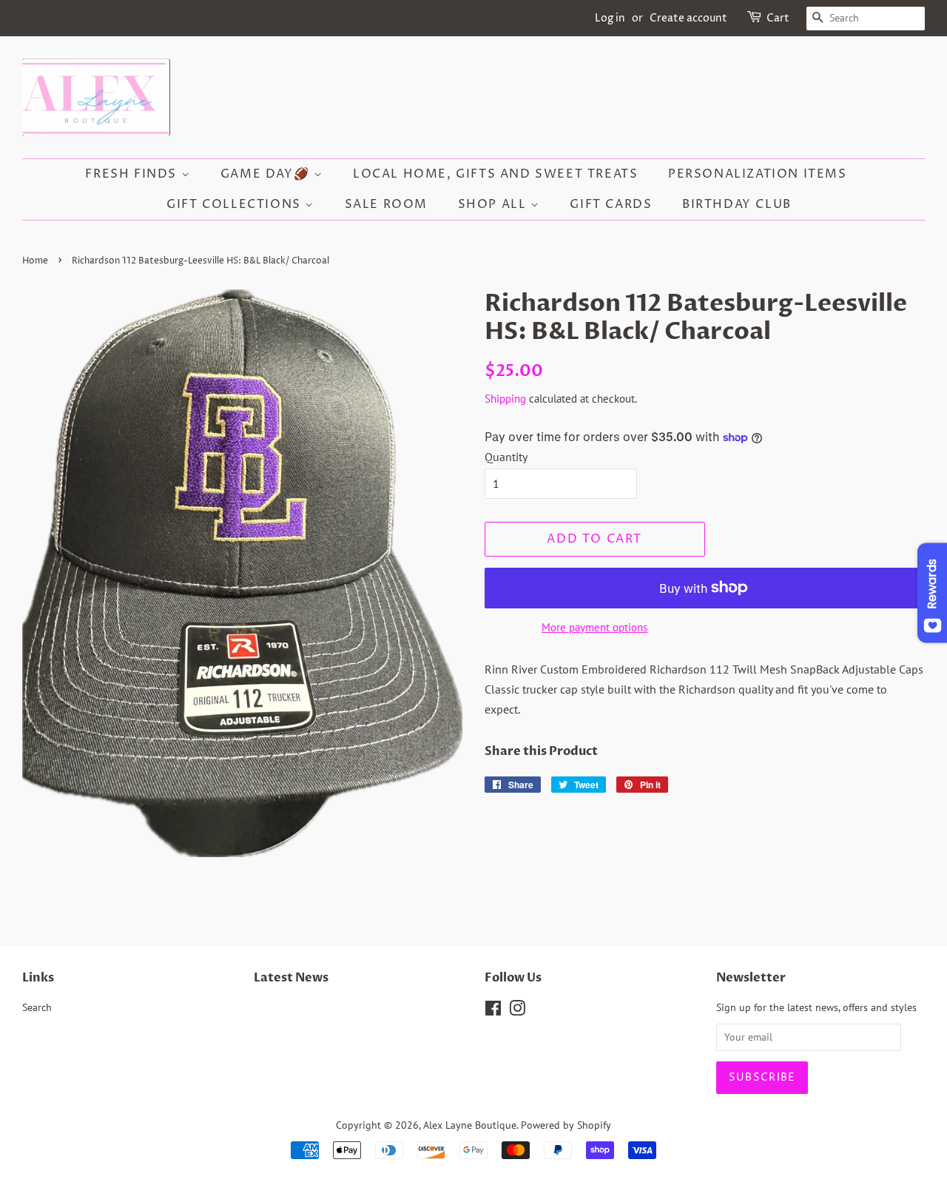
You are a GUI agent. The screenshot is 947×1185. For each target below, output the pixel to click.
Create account (688, 18)
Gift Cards (611, 204)
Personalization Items (757, 174)
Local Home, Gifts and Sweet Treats (495, 174)
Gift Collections (235, 204)
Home (35, 261)
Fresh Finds (133, 174)
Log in (610, 18)
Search (37, 1007)
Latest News (291, 978)
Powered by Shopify (566, 1125)
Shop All (494, 204)
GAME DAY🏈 (267, 174)
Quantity (506, 456)
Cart (777, 18)
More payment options (594, 627)
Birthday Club (737, 204)
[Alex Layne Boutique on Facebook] (493, 1011)
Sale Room (386, 204)
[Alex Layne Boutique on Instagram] (517, 1011)
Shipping (505, 399)
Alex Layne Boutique (469, 1125)
